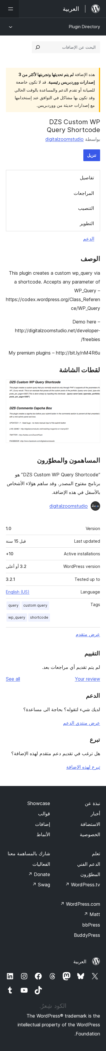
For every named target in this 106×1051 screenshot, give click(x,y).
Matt (92, 914)
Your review (87, 679)
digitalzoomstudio (64, 139)
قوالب (44, 813)
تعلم (96, 853)
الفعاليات (41, 864)
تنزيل (91, 155)
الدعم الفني (88, 864)
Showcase (38, 803)
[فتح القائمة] (9, 9)
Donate (39, 874)
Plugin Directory (84, 26)
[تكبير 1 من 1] (92, 387)
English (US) (17, 591)
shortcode (39, 617)
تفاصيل (87, 177)
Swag (41, 885)
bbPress (91, 925)
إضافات (42, 824)
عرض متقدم (88, 634)
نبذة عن (92, 803)
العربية (79, 961)
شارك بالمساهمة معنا (29, 853)
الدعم (88, 239)
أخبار (95, 813)
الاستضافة (90, 824)
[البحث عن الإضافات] (38, 47)
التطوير (87, 223)
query (13, 605)
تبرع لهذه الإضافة (83, 767)
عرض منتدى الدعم (81, 723)
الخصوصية (90, 834)
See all (13, 679)
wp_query (16, 617)
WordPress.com (80, 904)
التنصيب (86, 208)
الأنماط (43, 834)
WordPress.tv (82, 885)
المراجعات (84, 193)
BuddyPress (87, 935)
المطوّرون (90, 874)
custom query (35, 605)
